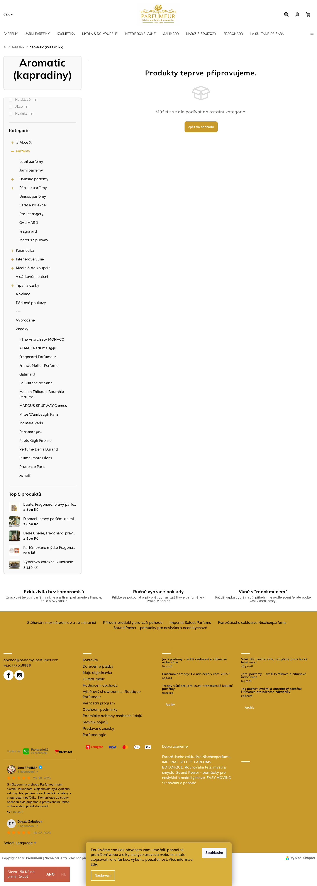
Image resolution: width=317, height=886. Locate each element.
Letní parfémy (31, 162)
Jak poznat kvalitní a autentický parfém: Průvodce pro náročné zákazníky (271, 690)
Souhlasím (214, 853)
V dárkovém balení (32, 277)
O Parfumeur (94, 679)
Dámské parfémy (34, 179)
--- (18, 312)
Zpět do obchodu (201, 127)
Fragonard (28, 231)
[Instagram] (19, 675)
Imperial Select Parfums (190, 623)
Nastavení (103, 875)
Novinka (23, 113)
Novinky (23, 294)
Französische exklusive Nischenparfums (252, 623)
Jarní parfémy (31, 170)
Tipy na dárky (27, 285)
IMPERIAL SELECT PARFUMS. (187, 762)
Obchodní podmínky (100, 709)
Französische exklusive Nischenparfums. (196, 757)
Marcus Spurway (33, 240)
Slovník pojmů (95, 722)
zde (94, 864)
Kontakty (90, 660)
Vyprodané (25, 320)
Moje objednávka (97, 673)
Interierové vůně (30, 259)
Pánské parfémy (33, 188)
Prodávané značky (98, 728)
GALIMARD (28, 223)
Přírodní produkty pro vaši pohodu (133, 623)
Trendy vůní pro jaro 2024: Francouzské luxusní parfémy (197, 687)
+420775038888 (17, 665)
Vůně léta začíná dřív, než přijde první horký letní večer (274, 661)
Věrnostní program (99, 703)
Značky (22, 329)
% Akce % (24, 142)
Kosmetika (25, 250)
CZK (6, 14)
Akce (21, 106)
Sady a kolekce (32, 205)
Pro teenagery (31, 214)
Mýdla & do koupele (33, 268)
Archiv (170, 704)
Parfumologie (94, 735)
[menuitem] (11, 34)
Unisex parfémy (32, 196)
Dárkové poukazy (31, 303)
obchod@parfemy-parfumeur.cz (30, 660)
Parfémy (23, 151)
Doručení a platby (98, 666)
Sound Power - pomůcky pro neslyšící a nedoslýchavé (160, 628)
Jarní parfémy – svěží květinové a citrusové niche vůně (194, 661)
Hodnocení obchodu (100, 685)
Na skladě (26, 99)
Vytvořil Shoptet (303, 858)
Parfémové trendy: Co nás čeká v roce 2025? (196, 673)
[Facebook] (8, 675)
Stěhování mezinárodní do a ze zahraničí (61, 623)
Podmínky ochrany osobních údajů (112, 716)
